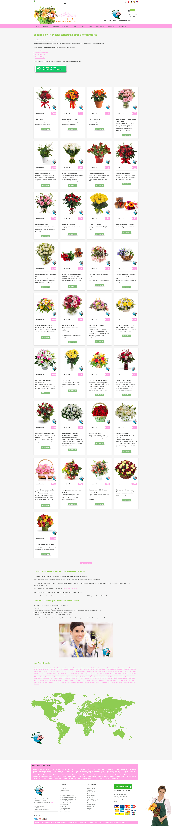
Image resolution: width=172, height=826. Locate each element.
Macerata (97, 773)
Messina (103, 773)
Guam (43, 673)
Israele (115, 673)
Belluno (103, 769)
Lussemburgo (89, 675)
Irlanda (102, 673)
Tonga (107, 680)
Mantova (115, 773)
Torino (35, 778)
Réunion (81, 678)
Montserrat (57, 677)
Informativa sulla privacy (102, 822)
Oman (133, 677)
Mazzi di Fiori (90, 793)
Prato (101, 774)
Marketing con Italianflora (67, 795)
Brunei (40, 669)
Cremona (78, 771)
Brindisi (123, 769)
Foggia (112, 771)
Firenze (117, 771)
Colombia (71, 669)
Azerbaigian (76, 668)
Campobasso (42, 771)
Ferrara (107, 771)
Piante (82, 26)
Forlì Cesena (124, 771)
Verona (101, 778)
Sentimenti (65, 26)
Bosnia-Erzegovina (123, 668)
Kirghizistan (55, 675)
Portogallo (67, 678)
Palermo (62, 774)
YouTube (40, 819)
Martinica (126, 675)
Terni (44, 778)
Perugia (85, 774)
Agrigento (36, 769)
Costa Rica (86, 669)
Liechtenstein (74, 675)
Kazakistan (133, 673)
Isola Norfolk (120, 677)
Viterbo (107, 778)
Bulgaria (45, 669)
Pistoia (121, 774)
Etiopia (58, 671)
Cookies (112, 822)
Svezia (78, 680)
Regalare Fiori (64, 804)
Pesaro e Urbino (113, 774)
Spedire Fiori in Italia (65, 801)
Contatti (62, 793)
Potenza (131, 774)
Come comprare (64, 790)
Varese (65, 778)
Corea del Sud (47, 675)
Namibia (69, 677)
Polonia (61, 678)
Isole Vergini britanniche (115, 682)
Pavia (125, 774)
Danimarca (113, 669)
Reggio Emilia (53, 776)
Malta (120, 675)
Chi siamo (63, 788)
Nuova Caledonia (95, 677)
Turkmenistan (114, 680)
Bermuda (109, 668)
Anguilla (47, 668)
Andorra (41, 668)
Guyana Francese (80, 671)
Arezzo (74, 769)
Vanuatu (86, 682)
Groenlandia (37, 673)
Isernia (58, 773)
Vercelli (84, 778)
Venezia (90, 778)
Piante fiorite (90, 808)
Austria (70, 668)
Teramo (129, 776)
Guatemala (49, 673)
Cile (55, 669)
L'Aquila (69, 769)
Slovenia (54, 680)
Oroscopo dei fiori (65, 808)
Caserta (49, 771)
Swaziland (72, 680)
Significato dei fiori (65, 811)
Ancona (50, 769)
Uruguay (73, 682)
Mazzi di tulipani (91, 802)
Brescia (128, 769)
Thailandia (101, 680)
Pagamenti (63, 792)
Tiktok (45, 819)
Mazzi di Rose (91, 795)
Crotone (63, 773)
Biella (98, 769)
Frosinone (132, 771)
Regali (90, 26)
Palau (35, 678)
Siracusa (106, 776)
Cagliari (35, 771)
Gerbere (89, 790)
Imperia (52, 773)
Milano (109, 773)
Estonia (53, 671)
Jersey (126, 673)
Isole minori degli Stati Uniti (62, 682)
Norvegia (127, 677)
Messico (132, 675)
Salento (52, 802)
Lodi (83, 773)
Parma (106, 774)
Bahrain (83, 668)
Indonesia (96, 673)
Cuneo (68, 771)
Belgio (95, 668)
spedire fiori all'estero (70, 588)
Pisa (90, 774)
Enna (102, 771)
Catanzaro (97, 771)
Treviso (55, 778)
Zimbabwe (36, 684)
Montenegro (48, 677)
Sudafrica (60, 680)
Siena (89, 776)
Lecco (69, 773)
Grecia (135, 671)
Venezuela (104, 682)
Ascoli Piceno (62, 769)
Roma (69, 776)
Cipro (96, 669)
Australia (64, 668)
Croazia (92, 669)
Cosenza (84, 771)
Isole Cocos (64, 669)
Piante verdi (90, 806)
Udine (60, 778)
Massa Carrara (129, 773)
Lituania (82, 675)
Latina (87, 773)
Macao (96, 675)
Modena (121, 773)
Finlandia (67, 671)
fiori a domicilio (40, 54)
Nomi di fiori (63, 806)
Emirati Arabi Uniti (129, 680)
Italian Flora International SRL (72, 822)
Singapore (41, 680)
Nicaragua (113, 677)
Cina (59, 669)
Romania (86, 678)
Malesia (116, 675)
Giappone (121, 673)
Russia (92, 678)
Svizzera (83, 680)
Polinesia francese (92, 671)
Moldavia (36, 677)
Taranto (123, 776)
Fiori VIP (62, 810)
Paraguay (46, 678)
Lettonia (62, 675)
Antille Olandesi (84, 677)
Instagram (43, 819)
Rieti (64, 776)
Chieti (54, 771)
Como (73, 771)
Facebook (37, 819)
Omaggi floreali (91, 788)
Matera (35, 774)
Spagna (66, 680)
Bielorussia (89, 668)
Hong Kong (74, 673)
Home (37, 26)
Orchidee (89, 810)
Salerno (84, 776)
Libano (68, 675)
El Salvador (47, 671)
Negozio (45, 26)
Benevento (110, 769)
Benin (104, 668)
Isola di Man (108, 673)
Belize (99, 668)
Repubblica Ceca (104, 669)
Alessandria (43, 769)
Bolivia (115, 668)
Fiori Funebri (90, 797)
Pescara (79, 774)
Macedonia (102, 675)
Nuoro (50, 774)
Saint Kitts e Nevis (100, 678)
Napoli (40, 774)
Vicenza (96, 778)
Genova (35, 773)
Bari (88, 769)
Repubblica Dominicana (129, 669)
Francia (73, 671)
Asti (79, 769)
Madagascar (109, 675)
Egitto (41, 671)
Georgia (117, 671)
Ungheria (80, 673)
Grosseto (46, 773)
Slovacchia (48, 680)
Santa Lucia (110, 678)
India (91, 673)
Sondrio (94, 776)
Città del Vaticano (95, 682)
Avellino (83, 769)
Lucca (92, 773)
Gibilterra (129, 671)
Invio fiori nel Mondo (65, 802)
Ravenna (35, 776)
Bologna (117, 769)
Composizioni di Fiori (92, 799)
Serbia (35, 680)
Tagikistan (94, 680)
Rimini (73, 776)
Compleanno (100, 26)
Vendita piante (91, 804)
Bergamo (93, 769)
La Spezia (100, 776)
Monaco (42, 677)
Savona (118, 776)
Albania (36, 668)
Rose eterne (122, 26)
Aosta (55, 769)
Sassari (112, 776)
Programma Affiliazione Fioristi (68, 799)
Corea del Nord (38, 675)
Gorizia (40, 773)
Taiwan (88, 680)
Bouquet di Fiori (91, 801)
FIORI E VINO (55, 26)
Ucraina (121, 680)
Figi (62, 671)
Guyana (67, 673)
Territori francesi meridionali (106, 671)
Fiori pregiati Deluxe (92, 792)
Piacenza (68, 774)
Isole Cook (79, 669)
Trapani (40, 778)
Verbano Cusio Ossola (75, 778)
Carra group (90, 822)
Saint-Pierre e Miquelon (120, 678)
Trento (134, 776)
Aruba (58, 668)
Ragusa (60, 776)
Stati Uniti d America (47, 682)
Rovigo (79, 776)
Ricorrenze (110, 26)
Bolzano (134, 769)
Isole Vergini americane (129, 682)
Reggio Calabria (43, 776)
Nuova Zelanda (105, 677)
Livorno (78, 773)
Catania (90, 771)
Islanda (86, 673)
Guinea (62, 673)
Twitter (35, 819)
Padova (74, 774)
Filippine (56, 678)
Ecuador (36, 671)
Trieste (50, 778)
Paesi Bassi (76, 677)
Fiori (74, 26)
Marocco (63, 677)
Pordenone (95, 774)
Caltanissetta (61, 771)
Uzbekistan (80, 682)
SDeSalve (126, 822)
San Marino (132, 678)
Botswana (132, 668)
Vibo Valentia (114, 778)
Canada (51, 669)
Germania (123, 671)
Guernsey (56, 673)
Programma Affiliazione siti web (68, 797)
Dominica (119, 669)
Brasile (35, 669)
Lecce (73, 773)
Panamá (40, 678)
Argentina (53, 668)
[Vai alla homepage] (56, 15)
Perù (51, 678)
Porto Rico (74, 678)
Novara (45, 774)
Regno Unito (37, 682)
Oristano (55, 774)
